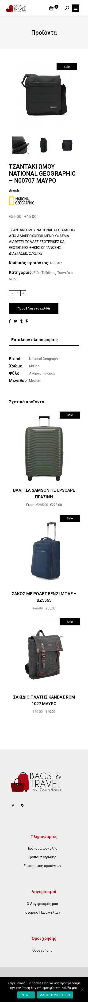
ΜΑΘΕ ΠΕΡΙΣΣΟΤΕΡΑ (55, 995)
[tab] (44, 340)
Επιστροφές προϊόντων (42, 866)
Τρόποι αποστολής (42, 848)
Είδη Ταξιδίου (44, 273)
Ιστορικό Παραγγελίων (42, 912)
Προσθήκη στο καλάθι (33, 308)
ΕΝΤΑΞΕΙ (26, 995)
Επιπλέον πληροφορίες (34, 339)
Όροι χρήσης (42, 950)
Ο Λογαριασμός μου (42, 904)
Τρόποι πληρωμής (42, 857)
